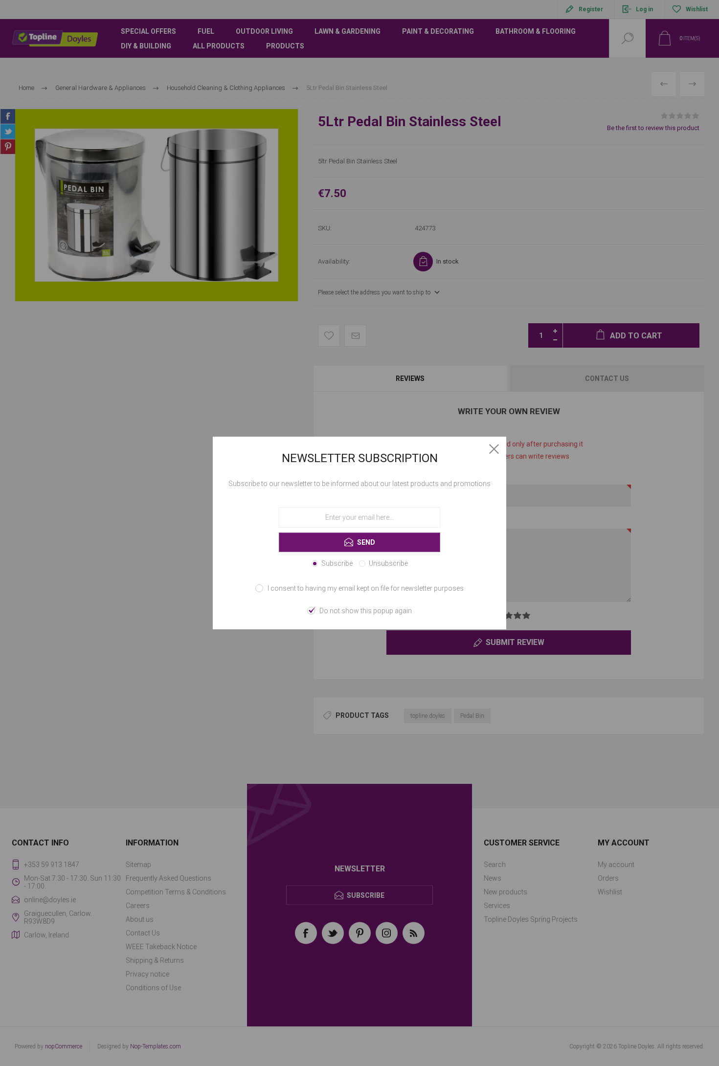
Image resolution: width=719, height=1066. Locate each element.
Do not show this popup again (365, 611)
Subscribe (337, 563)
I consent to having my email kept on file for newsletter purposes (366, 588)
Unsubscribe (388, 563)
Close (494, 449)
